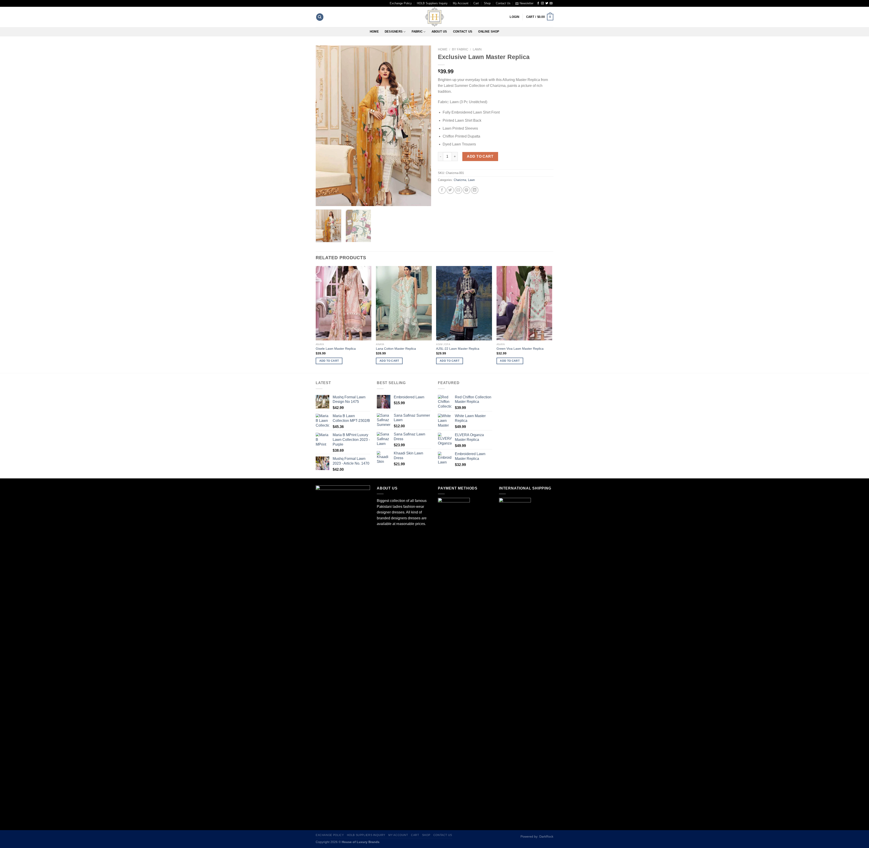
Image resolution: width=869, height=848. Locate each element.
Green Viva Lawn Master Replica (520, 348)
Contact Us (503, 3)
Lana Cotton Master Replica (396, 348)
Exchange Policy (401, 3)
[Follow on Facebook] (538, 3)
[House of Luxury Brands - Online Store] (434, 17)
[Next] (423, 126)
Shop (487, 3)
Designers (394, 31)
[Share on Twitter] (450, 190)
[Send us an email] (551, 3)
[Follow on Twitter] (546, 3)
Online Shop (488, 31)
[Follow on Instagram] (542, 3)
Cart (476, 3)
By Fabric (460, 49)
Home (374, 31)
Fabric (417, 31)
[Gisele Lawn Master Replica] (344, 303)
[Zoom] (321, 200)
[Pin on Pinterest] (466, 190)
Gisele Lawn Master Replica (336, 348)
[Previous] (324, 126)
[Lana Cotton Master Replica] (404, 303)
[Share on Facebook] (442, 190)
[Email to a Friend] (458, 190)
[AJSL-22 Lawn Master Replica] (464, 303)
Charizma (460, 180)
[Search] (319, 17)
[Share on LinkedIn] (474, 190)
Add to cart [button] (329, 360)
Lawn (477, 49)
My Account (460, 3)
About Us (439, 31)
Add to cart (480, 156)
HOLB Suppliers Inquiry (432, 3)
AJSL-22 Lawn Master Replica (457, 348)
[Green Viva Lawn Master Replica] (524, 303)
